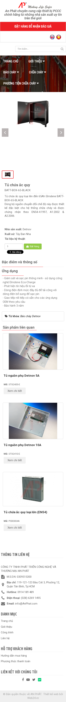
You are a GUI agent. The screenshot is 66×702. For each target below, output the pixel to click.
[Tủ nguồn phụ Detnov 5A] (33, 351)
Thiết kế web (50, 694)
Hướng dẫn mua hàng (14, 655)
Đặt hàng (34, 246)
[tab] (19, 262)
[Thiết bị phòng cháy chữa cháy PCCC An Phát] (33, 5)
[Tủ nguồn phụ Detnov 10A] (33, 421)
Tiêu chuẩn (37, 94)
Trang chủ (7, 621)
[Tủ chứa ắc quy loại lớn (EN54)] (33, 489)
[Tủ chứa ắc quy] (33, 113)
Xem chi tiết (15, 391)
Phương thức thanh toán (15, 661)
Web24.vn (33, 698)
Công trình (7, 632)
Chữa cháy (36, 72)
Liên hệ (5, 638)
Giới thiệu (35, 61)
